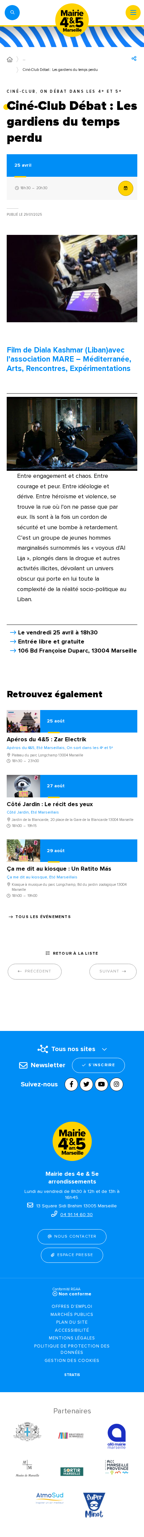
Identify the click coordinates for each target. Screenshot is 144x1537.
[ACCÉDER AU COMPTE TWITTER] (86, 1084)
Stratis (72, 1375)
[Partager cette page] (134, 58)
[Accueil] (10, 60)
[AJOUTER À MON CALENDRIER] (125, 188)
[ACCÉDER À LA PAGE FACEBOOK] (71, 1084)
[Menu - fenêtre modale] (133, 12)
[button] (12, 12)
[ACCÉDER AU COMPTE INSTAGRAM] (116, 1084)
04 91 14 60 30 (76, 1214)
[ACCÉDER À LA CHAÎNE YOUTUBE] (101, 1084)
